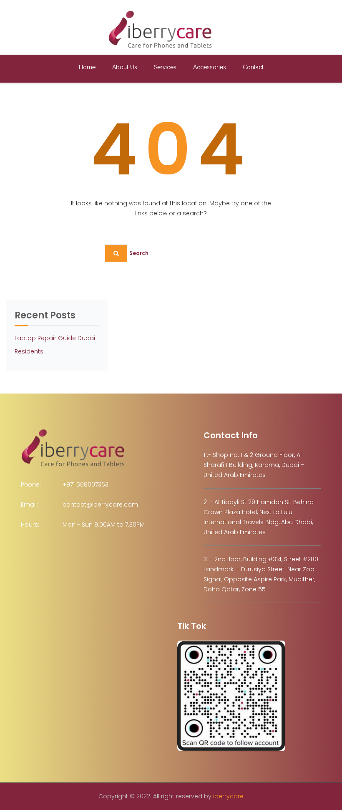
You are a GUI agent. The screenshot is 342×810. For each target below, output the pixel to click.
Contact (253, 67)
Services (165, 67)
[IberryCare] (160, 29)
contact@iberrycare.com (100, 504)
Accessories (209, 67)
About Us (124, 67)
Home (87, 67)
